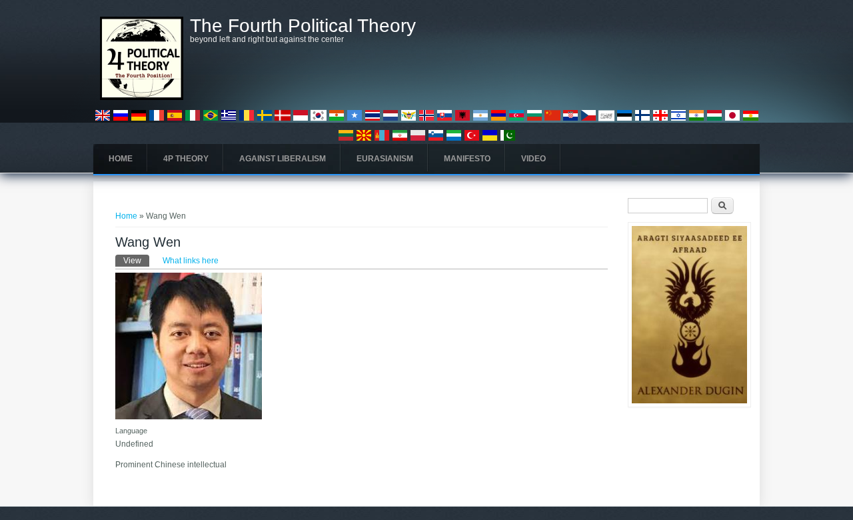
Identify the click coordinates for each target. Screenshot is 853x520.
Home (121, 158)
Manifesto (467, 158)
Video (533, 158)
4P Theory (186, 158)
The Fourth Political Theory (303, 26)
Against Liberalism (282, 158)
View (136, 260)
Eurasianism (385, 158)
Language (131, 431)
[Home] (141, 97)
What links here (191, 260)
